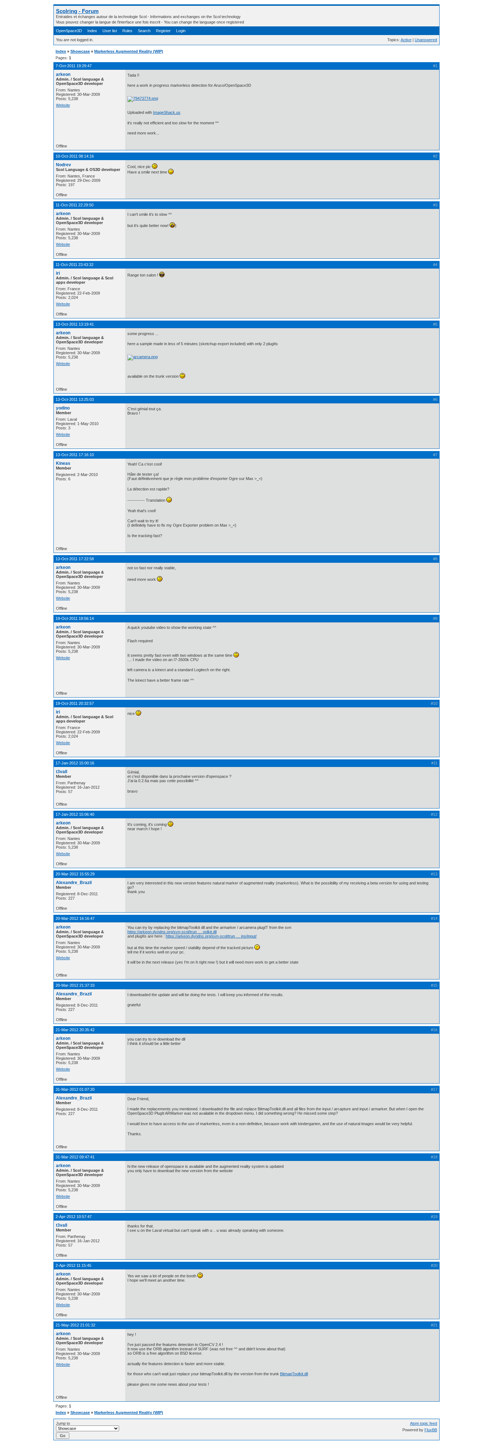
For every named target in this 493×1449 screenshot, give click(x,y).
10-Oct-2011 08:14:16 (75, 156)
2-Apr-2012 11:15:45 (73, 1265)
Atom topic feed (423, 1423)
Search (144, 31)
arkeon (63, 74)
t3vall (61, 771)
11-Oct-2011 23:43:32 (74, 264)
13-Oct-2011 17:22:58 (75, 559)
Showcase (80, 51)
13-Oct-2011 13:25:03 (75, 399)
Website (63, 105)
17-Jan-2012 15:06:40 (75, 814)
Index (92, 31)
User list (109, 31)
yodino (63, 408)
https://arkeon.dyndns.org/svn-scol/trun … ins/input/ (211, 936)
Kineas (63, 463)
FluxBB (430, 1430)
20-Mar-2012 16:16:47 (75, 918)
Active (406, 40)
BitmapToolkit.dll (294, 1374)
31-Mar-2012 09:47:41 (75, 1157)
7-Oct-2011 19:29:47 (74, 66)
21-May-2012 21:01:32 (75, 1325)
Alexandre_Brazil (74, 882)
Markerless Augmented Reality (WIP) (128, 51)
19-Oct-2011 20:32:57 (75, 703)
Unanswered (426, 40)
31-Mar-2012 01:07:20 (75, 1089)
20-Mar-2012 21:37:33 (75, 985)
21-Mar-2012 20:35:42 (75, 1030)
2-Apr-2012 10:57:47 (74, 1216)
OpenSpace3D (69, 31)
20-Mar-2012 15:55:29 (75, 874)
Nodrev (63, 164)
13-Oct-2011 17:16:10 (75, 455)
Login (181, 31)
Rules (127, 31)
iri (58, 273)
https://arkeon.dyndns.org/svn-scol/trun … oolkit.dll (172, 932)
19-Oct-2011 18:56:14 (75, 618)
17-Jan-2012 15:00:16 (75, 763)
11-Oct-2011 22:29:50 (74, 205)
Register (163, 31)
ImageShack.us (166, 112)
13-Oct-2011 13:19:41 (75, 324)
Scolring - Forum (77, 11)
